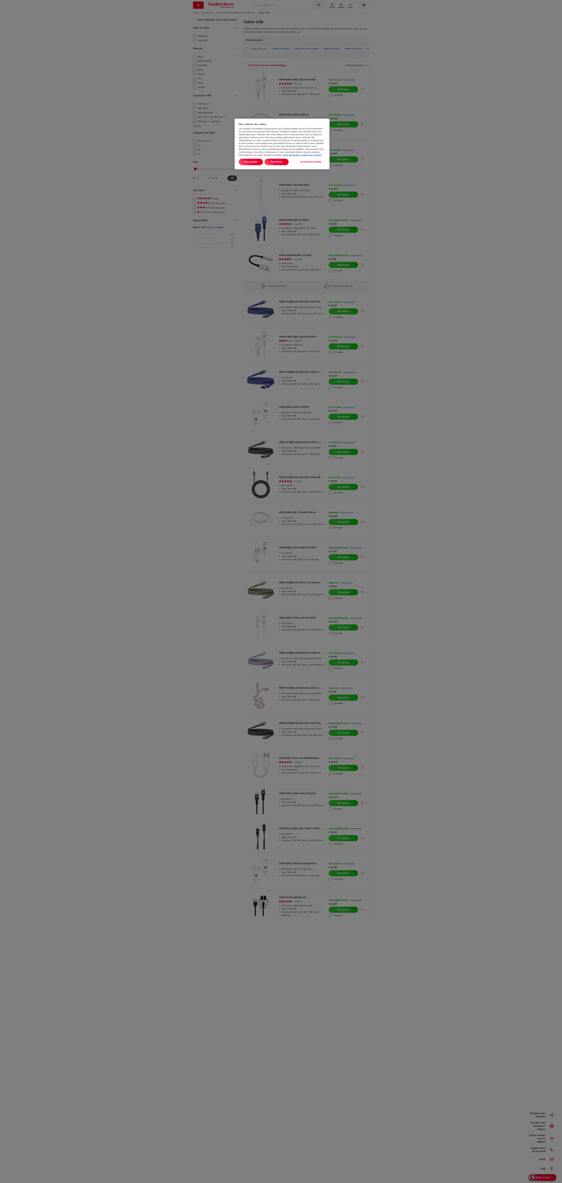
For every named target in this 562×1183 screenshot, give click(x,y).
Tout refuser (276, 161)
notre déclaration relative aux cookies (302, 155)
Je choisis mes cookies (310, 161)
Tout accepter (251, 161)
